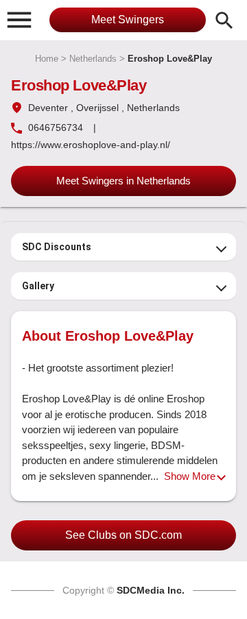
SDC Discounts (56, 246)
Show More (189, 476)
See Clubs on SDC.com (123, 535)
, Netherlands (150, 107)
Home (46, 58)
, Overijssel (95, 107)
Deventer (48, 107)
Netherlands (93, 58)
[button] (19, 19)
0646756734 (55, 127)
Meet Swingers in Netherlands (123, 180)
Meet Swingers (127, 19)
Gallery (38, 285)
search (224, 20)
